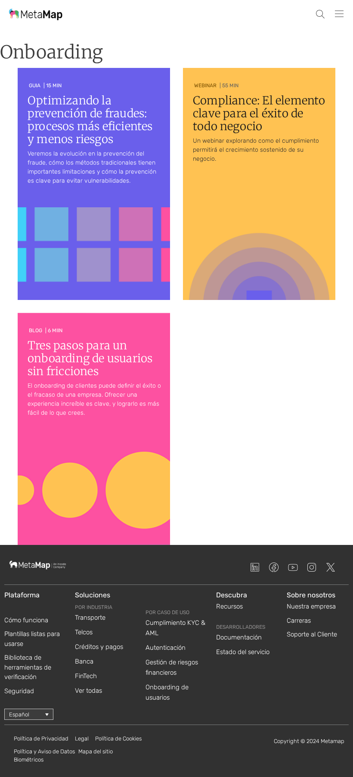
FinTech (86, 676)
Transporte (90, 617)
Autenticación (166, 648)
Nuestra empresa (311, 606)
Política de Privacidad (41, 738)
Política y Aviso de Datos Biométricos (44, 755)
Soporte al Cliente (312, 634)
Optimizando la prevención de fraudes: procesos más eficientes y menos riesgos (90, 119)
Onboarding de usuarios (167, 692)
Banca (84, 661)
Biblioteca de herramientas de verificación (27, 667)
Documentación (239, 637)
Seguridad (19, 691)
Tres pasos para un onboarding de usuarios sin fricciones (90, 358)
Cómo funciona (26, 620)
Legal (82, 738)
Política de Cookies (118, 738)
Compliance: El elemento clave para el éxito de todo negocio (259, 113)
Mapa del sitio (95, 751)
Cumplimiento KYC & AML (175, 628)
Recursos (229, 606)
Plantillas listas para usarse (32, 639)
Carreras (299, 620)
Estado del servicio (242, 652)
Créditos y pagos (99, 647)
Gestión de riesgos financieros (172, 667)
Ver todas (88, 690)
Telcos (84, 632)
